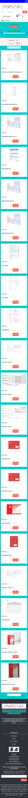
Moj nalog (7, 16)
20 (17, 40)
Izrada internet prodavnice (11, 794)
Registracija (14, 736)
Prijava (14, 738)
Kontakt (14, 744)
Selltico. (21, 794)
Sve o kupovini (14, 741)
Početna (3, 20)
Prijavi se (24, 780)
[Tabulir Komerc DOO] (12, 7)
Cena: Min (11, 43)
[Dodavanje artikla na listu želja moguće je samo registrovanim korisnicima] (10, 77)
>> (19, 47)
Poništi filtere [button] (14, 26)
